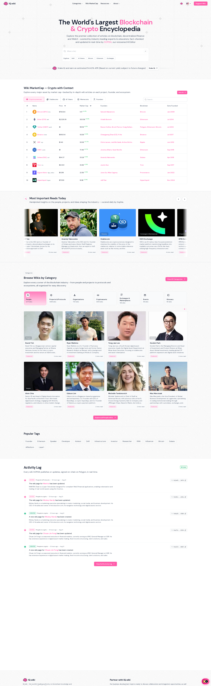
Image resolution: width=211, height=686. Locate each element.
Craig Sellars (127, 127)
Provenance (144, 173)
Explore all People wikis (104, 418)
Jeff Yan (103, 180)
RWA (139, 441)
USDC (39, 150)
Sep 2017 (170, 165)
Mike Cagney (112, 173)
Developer (66, 441)
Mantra (46, 483)
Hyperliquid (41, 180)
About (115, 3)
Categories (76, 3)
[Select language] (188, 3)
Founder (29, 441)
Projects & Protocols (43, 480)
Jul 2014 (170, 119)
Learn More (143, 68)
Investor (114, 441)
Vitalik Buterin (106, 119)
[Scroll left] (178, 199)
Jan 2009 (171, 112)
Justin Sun (105, 165)
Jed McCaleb (116, 142)
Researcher (127, 441)
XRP (38, 142)
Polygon (143, 127)
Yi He (120, 135)
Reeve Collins (106, 127)
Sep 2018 (170, 150)
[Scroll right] (184, 199)
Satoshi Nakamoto (108, 112)
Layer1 (41, 447)
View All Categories (174, 279)
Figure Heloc (42, 173)
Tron (39, 165)
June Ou (104, 173)
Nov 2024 (171, 180)
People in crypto (41, 496)
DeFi (73, 58)
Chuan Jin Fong (49, 533)
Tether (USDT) (42, 127)
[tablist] (64, 99)
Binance (40, 135)
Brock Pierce (117, 127)
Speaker (53, 441)
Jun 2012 (170, 142)
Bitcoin (90, 58)
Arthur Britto (127, 142)
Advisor (78, 441)
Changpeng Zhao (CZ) (109, 135)
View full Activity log (104, 564)
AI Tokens (81, 58)
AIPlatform (30, 447)
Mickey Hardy (49, 500)
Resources (105, 3)
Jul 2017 (170, 135)
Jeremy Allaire (106, 150)
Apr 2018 (170, 157)
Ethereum (100, 58)
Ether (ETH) (41, 119)
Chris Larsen (105, 142)
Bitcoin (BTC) (42, 112)
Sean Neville (117, 150)
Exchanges (110, 58)
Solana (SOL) (42, 157)
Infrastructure (100, 441)
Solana (142, 157)
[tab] (34, 99)
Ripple (142, 142)
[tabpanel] (105, 144)
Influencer (150, 441)
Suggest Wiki (201, 4)
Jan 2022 (170, 173)
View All (181, 92)
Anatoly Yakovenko (108, 157)
